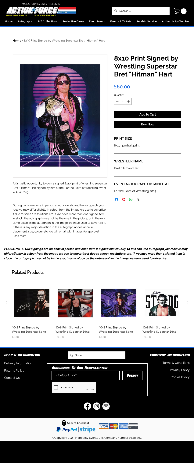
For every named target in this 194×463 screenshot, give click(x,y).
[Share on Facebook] (116, 199)
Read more (19, 235)
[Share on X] (138, 199)
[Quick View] (32, 303)
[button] (181, 11)
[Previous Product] (6, 302)
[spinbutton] (123, 101)
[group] (97, 313)
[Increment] (129, 101)
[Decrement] (117, 101)
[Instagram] (96, 406)
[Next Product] (187, 302)
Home (17, 40)
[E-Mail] (106, 406)
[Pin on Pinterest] (123, 199)
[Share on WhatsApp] (131, 199)
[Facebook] (87, 406)
